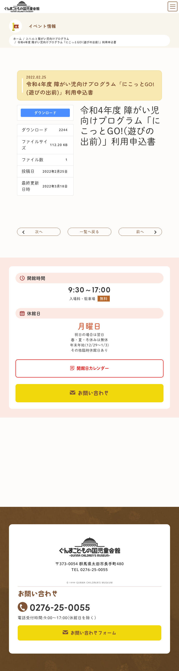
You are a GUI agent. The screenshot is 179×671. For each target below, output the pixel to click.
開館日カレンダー (93, 368)
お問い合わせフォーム (93, 633)
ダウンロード (45, 113)
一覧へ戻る (89, 232)
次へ (39, 232)
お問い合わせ (93, 393)
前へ (140, 232)
